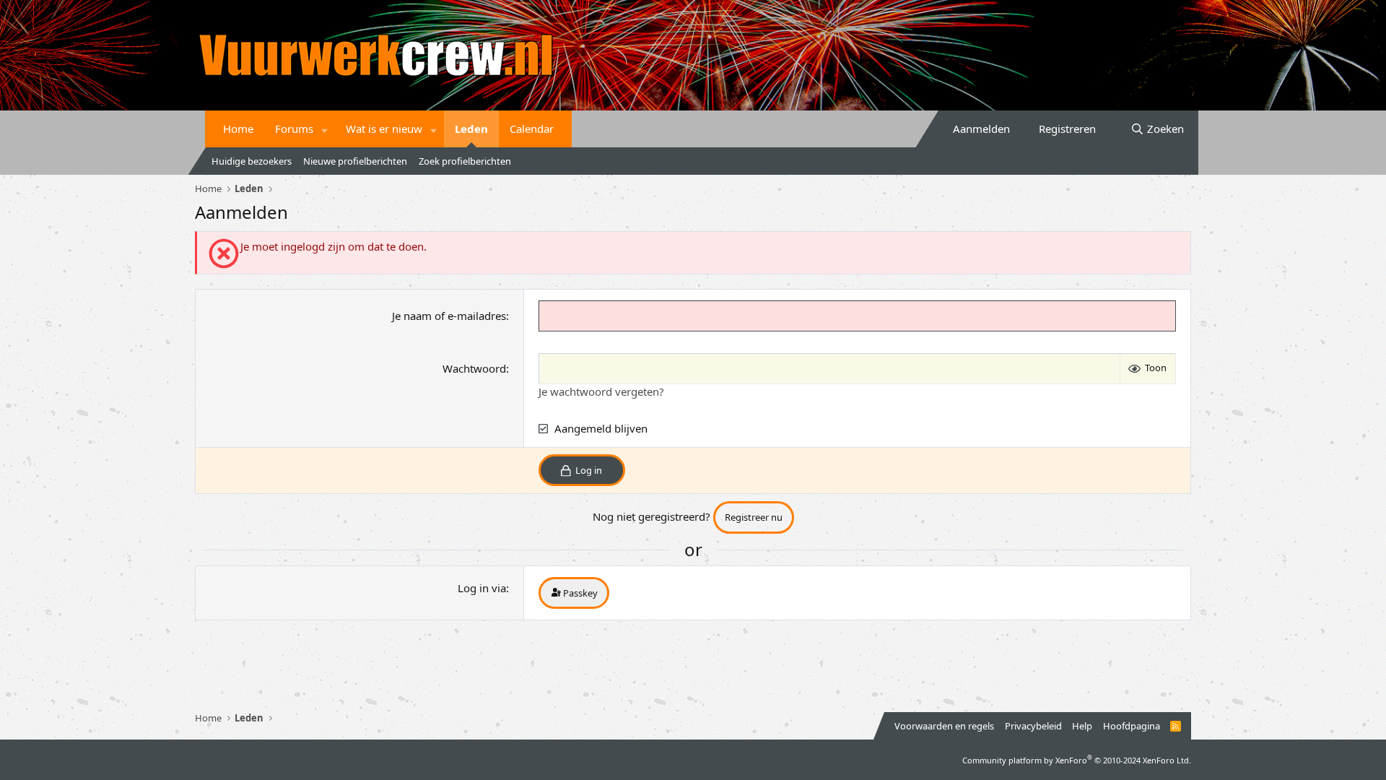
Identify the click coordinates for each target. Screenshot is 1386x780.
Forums (294, 128)
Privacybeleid (1033, 725)
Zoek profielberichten (465, 161)
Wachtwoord (474, 368)
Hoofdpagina (1131, 725)
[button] (325, 128)
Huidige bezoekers (252, 161)
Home (238, 128)
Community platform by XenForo (1076, 760)
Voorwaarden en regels (944, 725)
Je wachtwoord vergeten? (601, 391)
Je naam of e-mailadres (449, 315)
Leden (471, 128)
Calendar (532, 128)
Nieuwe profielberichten (355, 161)
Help (1082, 725)
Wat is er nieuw (384, 128)
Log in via (482, 588)
